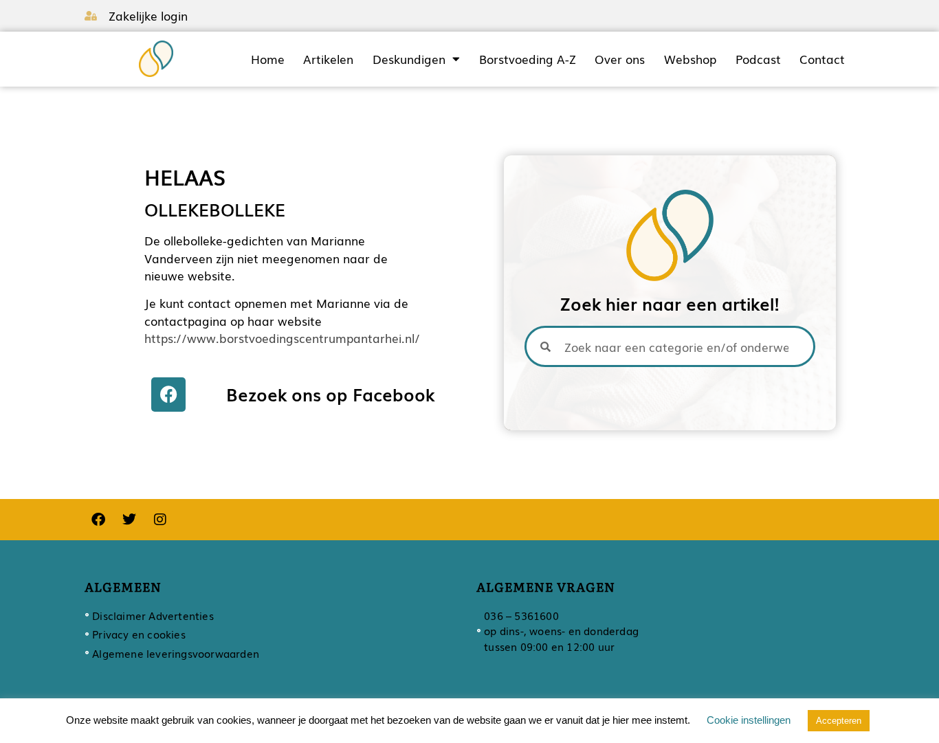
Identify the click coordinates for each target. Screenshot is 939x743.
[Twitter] (129, 519)
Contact (822, 59)
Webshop (690, 59)
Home (268, 59)
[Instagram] (160, 519)
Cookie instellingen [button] (749, 720)
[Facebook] (168, 394)
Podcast (758, 59)
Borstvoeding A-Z (527, 59)
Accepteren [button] (838, 721)
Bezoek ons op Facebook (330, 393)
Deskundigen (409, 59)
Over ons (620, 59)
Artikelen (328, 59)
